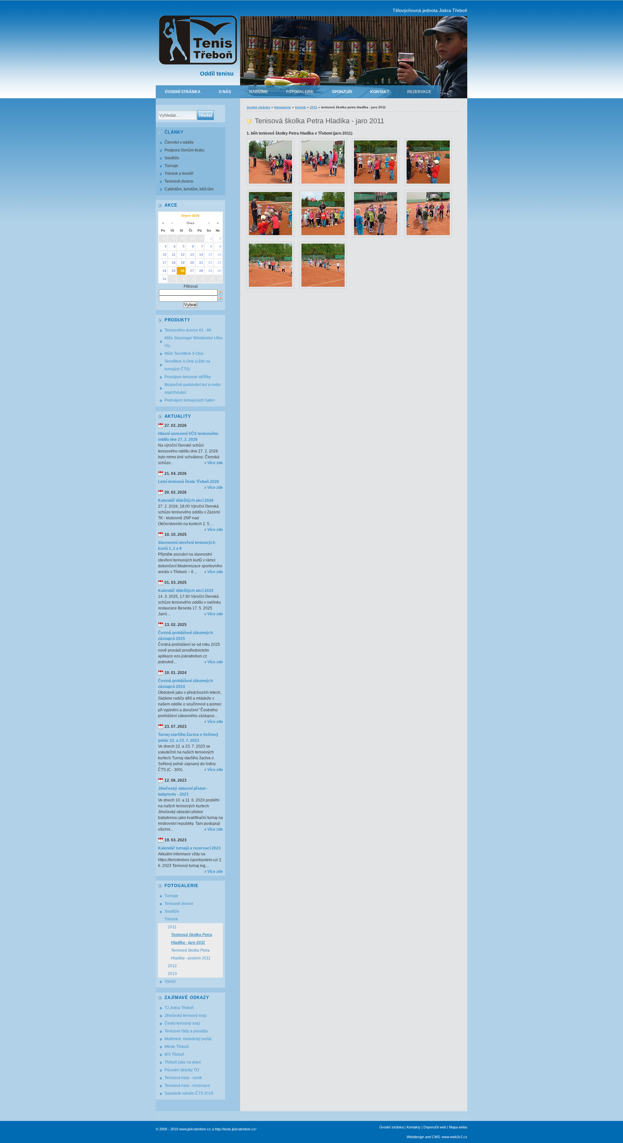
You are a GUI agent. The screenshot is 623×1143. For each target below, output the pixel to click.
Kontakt (379, 92)
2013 (172, 973)
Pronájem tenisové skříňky (188, 377)
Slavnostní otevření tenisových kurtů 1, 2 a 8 (186, 545)
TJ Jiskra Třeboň (179, 1007)
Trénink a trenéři (179, 173)
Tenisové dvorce (179, 181)
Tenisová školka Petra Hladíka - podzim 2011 (191, 954)
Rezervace (419, 92)
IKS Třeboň (174, 1054)
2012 (172, 966)
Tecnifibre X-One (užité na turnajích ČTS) (187, 365)
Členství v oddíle (179, 142)
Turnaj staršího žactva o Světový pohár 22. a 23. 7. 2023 (188, 737)
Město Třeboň (177, 1046)
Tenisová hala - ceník (183, 1078)
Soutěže (172, 158)
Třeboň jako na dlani (183, 1062)
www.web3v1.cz (454, 1137)
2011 (313, 107)
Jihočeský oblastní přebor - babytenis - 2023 (183, 791)
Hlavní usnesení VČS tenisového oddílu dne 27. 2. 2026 (188, 436)
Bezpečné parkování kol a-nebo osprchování (193, 388)
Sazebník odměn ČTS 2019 (189, 1093)
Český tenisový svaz (182, 1023)
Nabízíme (258, 92)
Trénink (300, 107)
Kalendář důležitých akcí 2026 (186, 500)
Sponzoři (342, 92)
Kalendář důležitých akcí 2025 (186, 590)
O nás (225, 92)
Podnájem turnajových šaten (190, 400)
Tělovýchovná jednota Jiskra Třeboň (430, 10)
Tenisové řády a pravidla (186, 1031)
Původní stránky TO (182, 1070)
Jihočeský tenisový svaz (186, 1015)
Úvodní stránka (183, 92)
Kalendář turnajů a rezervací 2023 (189, 848)
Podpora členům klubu (184, 150)
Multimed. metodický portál (188, 1039)
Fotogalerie (300, 92)
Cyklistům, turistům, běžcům (189, 189)
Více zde (215, 463)
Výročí (170, 981)
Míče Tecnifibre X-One (184, 353)
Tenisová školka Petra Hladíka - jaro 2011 (191, 938)
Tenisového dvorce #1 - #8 (188, 330)
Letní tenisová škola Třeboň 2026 (188, 481)
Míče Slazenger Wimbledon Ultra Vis (194, 342)
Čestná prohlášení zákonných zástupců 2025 (185, 636)
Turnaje (171, 165)
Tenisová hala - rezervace (187, 1085)
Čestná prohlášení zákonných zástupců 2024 (185, 684)
